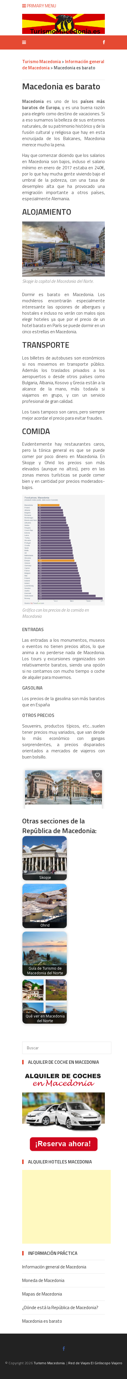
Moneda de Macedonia (43, 1280)
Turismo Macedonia (49, 1363)
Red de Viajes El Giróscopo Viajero (95, 1363)
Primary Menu (41, 5)
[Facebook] (102, 42)
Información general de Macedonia (54, 1266)
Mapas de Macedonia (42, 1294)
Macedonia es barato (42, 1321)
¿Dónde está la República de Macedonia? (60, 1307)
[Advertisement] (66, 1207)
